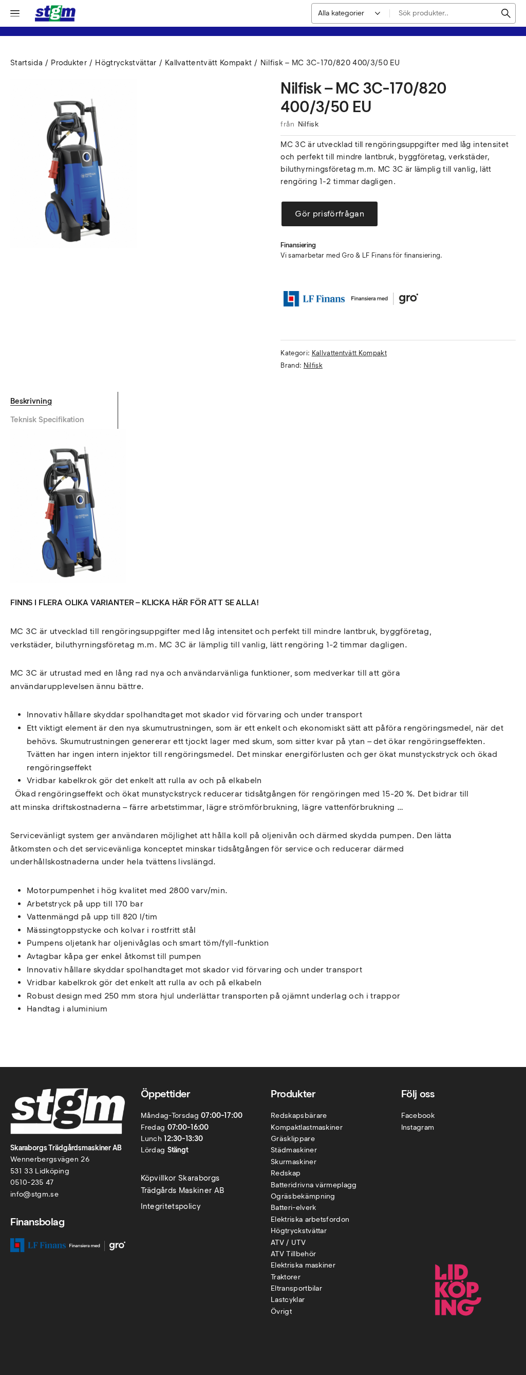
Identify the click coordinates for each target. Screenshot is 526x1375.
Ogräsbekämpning (303, 1196)
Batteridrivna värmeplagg (314, 1185)
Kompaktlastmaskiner (307, 1127)
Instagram (418, 1127)
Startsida (26, 62)
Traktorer (285, 1277)
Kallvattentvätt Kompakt (208, 62)
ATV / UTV (288, 1242)
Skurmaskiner (293, 1161)
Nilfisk (308, 124)
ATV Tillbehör (293, 1254)
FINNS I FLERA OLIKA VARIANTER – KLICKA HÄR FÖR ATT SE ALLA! (134, 602)
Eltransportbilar (296, 1288)
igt (287, 1311)
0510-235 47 (32, 1182)
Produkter (69, 62)
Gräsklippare (293, 1138)
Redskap (285, 1173)
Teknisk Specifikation (47, 419)
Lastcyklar (288, 1299)
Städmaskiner (294, 1150)
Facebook (418, 1115)
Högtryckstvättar (125, 62)
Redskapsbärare (299, 1115)
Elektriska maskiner (303, 1265)
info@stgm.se (34, 1194)
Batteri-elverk (293, 1207)
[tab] (64, 401)
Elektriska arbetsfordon (310, 1219)
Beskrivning (30, 401)
